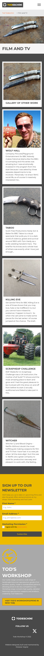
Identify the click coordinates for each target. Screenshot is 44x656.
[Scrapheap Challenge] (22, 362)
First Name (8, 503)
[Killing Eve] (22, 291)
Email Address (10, 514)
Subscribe (22, 534)
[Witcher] (22, 432)
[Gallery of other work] (22, 84)
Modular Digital (22, 647)
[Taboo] (22, 221)
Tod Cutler (28, 499)
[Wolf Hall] (22, 146)
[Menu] (39, 5)
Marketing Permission (14, 524)
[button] (9, 631)
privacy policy (22, 527)
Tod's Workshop (14, 499)
